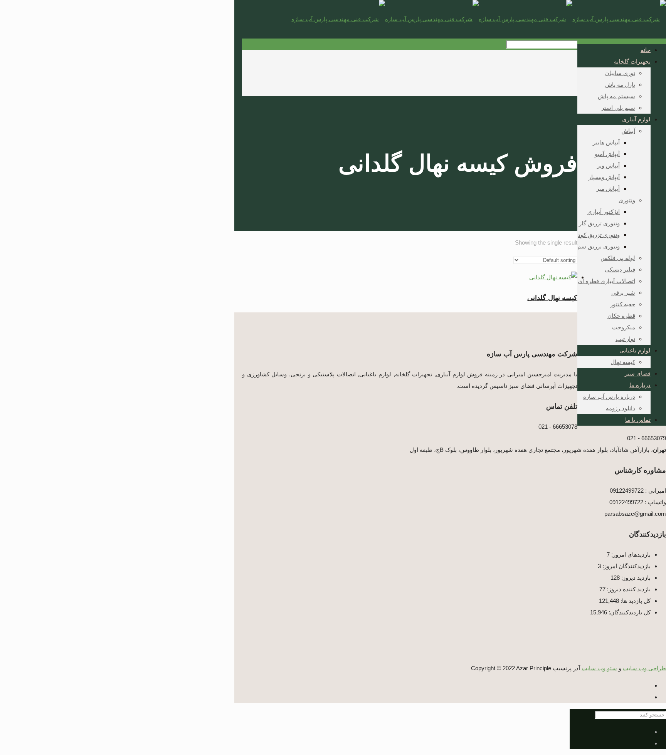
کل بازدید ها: (635, 600)
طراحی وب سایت (644, 668)
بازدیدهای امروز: (630, 554)
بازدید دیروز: (635, 577)
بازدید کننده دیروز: (628, 589)
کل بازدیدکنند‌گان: (629, 612)
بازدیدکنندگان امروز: (626, 566)
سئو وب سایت (599, 668)
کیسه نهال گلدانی (552, 298)
